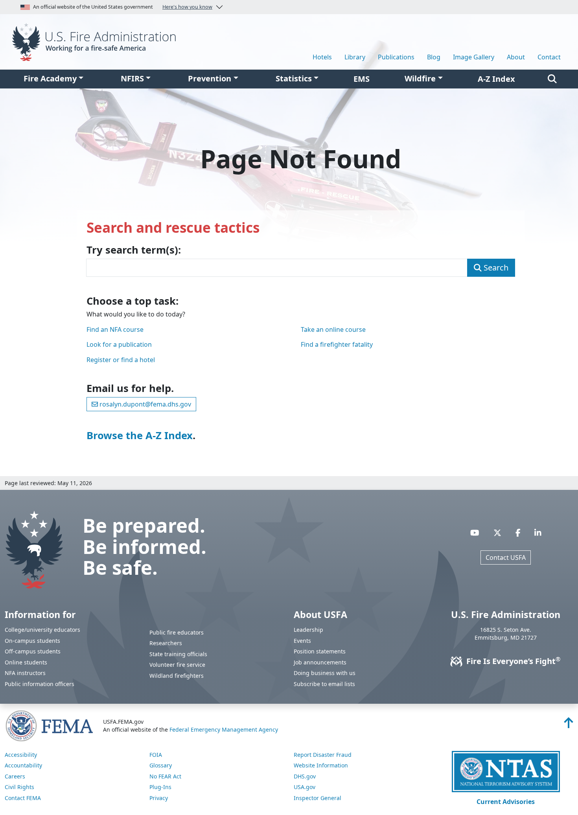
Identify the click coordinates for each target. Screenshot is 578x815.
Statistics (294, 78)
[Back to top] (568, 725)
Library (354, 57)
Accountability (23, 765)
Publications (396, 57)
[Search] (552, 79)
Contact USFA (506, 557)
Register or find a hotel (121, 359)
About (516, 57)
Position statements (320, 651)
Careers (15, 776)
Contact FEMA (23, 798)
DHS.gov (305, 776)
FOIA (155, 754)
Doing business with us (324, 673)
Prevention (209, 78)
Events (302, 640)
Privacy (158, 798)
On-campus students (32, 640)
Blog (433, 57)
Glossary (160, 765)
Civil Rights (19, 787)
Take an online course (333, 329)
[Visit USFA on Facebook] (518, 532)
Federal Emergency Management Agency (223, 729)
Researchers (165, 643)
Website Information (321, 765)
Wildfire (420, 78)
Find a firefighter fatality (337, 344)
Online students (26, 662)
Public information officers (39, 684)
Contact (549, 57)
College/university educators (42, 629)
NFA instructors (25, 673)
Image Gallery (473, 57)
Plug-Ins (160, 787)
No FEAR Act (165, 776)
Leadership (308, 629)
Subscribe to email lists (324, 684)
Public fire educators (176, 632)
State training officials (178, 654)
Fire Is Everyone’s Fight (512, 661)
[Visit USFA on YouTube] (474, 532)
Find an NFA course (115, 329)
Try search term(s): (134, 250)
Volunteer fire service (177, 664)
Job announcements (320, 662)
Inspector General (317, 798)
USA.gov (304, 787)
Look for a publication (119, 344)
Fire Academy (50, 78)
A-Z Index (496, 79)
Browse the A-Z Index (140, 435)
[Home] (96, 41)
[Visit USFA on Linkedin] (538, 532)
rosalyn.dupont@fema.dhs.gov (144, 404)
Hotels (322, 57)
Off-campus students (33, 651)
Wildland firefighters (176, 675)
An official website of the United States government (122, 7)
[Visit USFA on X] (497, 532)
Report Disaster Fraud (323, 754)
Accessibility (21, 754)
